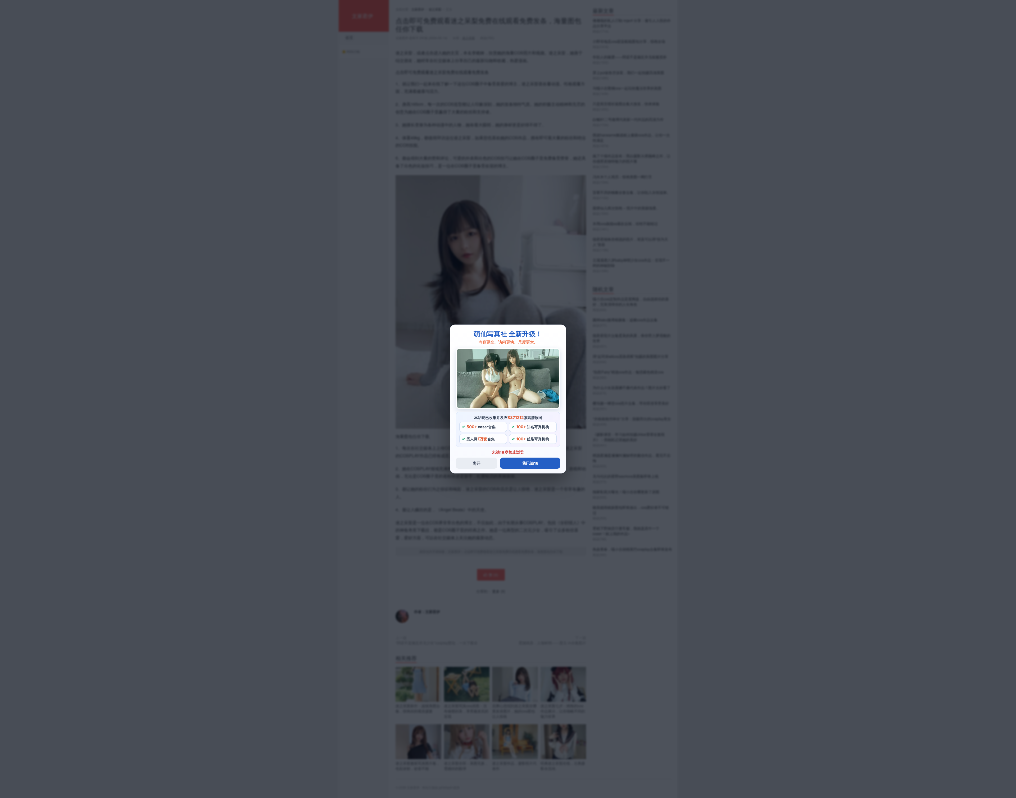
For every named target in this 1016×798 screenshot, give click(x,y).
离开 (476, 463)
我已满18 (530, 463)
